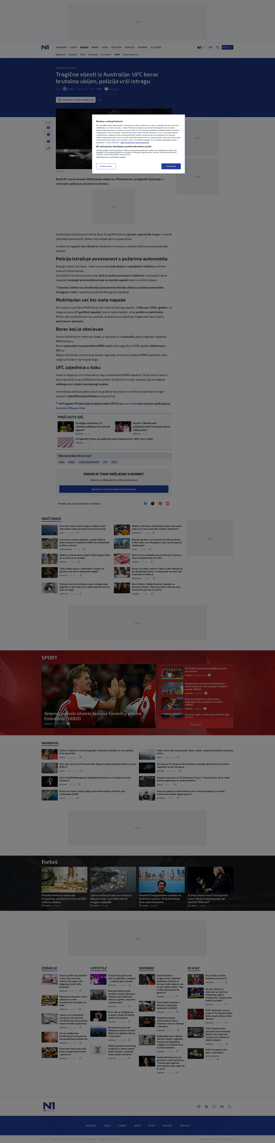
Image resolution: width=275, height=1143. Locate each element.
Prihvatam (171, 166)
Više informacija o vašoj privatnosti (134, 143)
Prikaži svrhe (106, 166)
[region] (138, 144)
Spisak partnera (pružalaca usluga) (110, 157)
